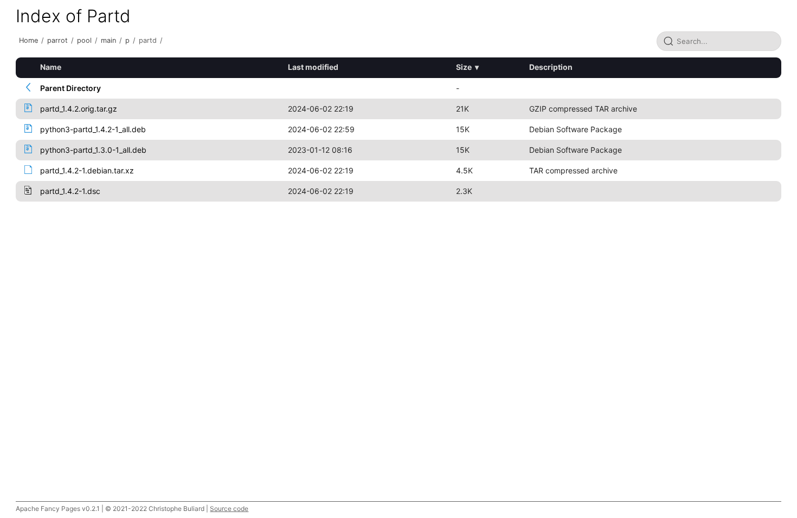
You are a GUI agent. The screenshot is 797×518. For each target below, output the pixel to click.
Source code (229, 508)
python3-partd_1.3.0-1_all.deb (93, 149)
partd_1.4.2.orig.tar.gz (78, 108)
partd (148, 40)
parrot (57, 40)
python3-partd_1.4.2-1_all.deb (93, 129)
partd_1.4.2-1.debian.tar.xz (87, 170)
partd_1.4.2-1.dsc (70, 191)
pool (84, 40)
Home (28, 40)
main (108, 40)
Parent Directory (70, 88)
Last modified (313, 67)
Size (464, 67)
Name (50, 67)
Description (551, 67)
